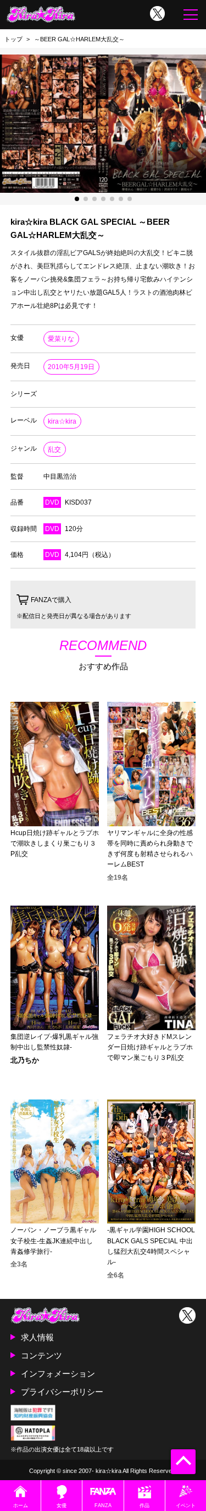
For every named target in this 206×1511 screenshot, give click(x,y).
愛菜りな (61, 339)
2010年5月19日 (71, 367)
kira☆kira (62, 421)
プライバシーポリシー (62, 1391)
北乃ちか (24, 1060)
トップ (13, 39)
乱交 (54, 449)
